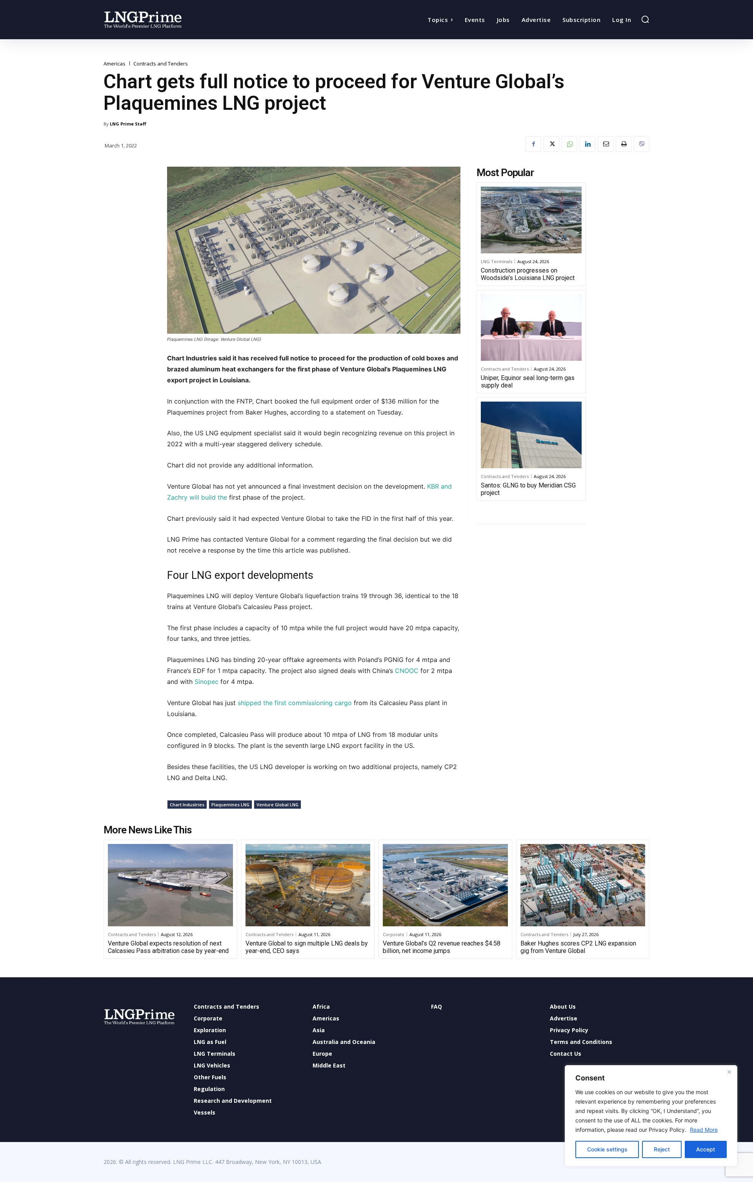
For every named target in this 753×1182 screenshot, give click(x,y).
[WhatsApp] (569, 144)
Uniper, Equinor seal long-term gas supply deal (528, 381)
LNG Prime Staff (128, 124)
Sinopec (207, 682)
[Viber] (641, 144)
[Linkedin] (587, 144)
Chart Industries (187, 804)
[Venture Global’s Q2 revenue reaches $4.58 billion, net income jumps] (445, 885)
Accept (705, 1149)
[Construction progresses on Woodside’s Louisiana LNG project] (531, 220)
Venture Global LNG (277, 804)
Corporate (393, 934)
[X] (551, 144)
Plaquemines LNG (230, 804)
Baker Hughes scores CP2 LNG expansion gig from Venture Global (578, 947)
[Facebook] (533, 144)
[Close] (729, 1072)
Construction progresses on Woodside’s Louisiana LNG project (528, 274)
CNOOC (407, 671)
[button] (645, 19)
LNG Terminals (496, 261)
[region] (651, 1115)
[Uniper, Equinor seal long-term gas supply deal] (531, 327)
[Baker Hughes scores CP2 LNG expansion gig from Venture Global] (583, 885)
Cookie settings (607, 1149)
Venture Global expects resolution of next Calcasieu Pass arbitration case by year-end (168, 947)
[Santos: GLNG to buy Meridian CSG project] (531, 435)
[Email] (605, 144)
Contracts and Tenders (160, 63)
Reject (662, 1149)
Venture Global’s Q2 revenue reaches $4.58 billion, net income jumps (441, 947)
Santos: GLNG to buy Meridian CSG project (528, 489)
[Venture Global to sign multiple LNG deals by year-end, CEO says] (308, 885)
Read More (704, 1129)
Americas (115, 63)
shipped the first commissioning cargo (295, 703)
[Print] (623, 144)
